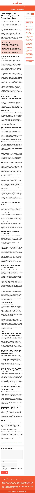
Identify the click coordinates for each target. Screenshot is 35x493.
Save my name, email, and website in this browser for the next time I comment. (12, 469)
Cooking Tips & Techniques (8, 6)
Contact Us (32, 6)
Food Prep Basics (16, 6)
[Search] (32, 14)
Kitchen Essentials (23, 6)
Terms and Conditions (20, 9)
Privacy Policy (13, 9)
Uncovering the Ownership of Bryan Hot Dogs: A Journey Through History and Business (30, 35)
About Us (28, 6)
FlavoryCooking (16, 491)
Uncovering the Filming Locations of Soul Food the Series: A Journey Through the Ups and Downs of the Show (30, 22)
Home (2, 6)
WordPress (24, 491)
